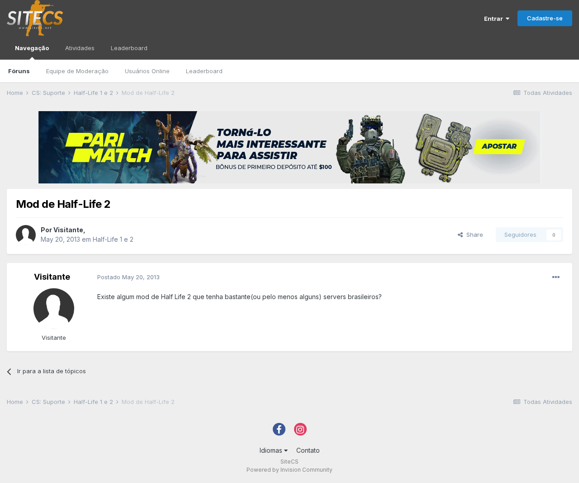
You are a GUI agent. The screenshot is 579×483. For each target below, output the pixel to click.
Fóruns (19, 71)
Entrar (495, 18)
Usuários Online (147, 71)
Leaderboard (204, 71)
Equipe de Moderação (77, 71)
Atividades (80, 48)
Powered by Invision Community (289, 469)
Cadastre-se (545, 18)
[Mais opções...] (556, 277)
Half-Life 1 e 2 (113, 239)
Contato (308, 450)
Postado (128, 277)
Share (473, 234)
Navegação (32, 48)
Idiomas (272, 450)
